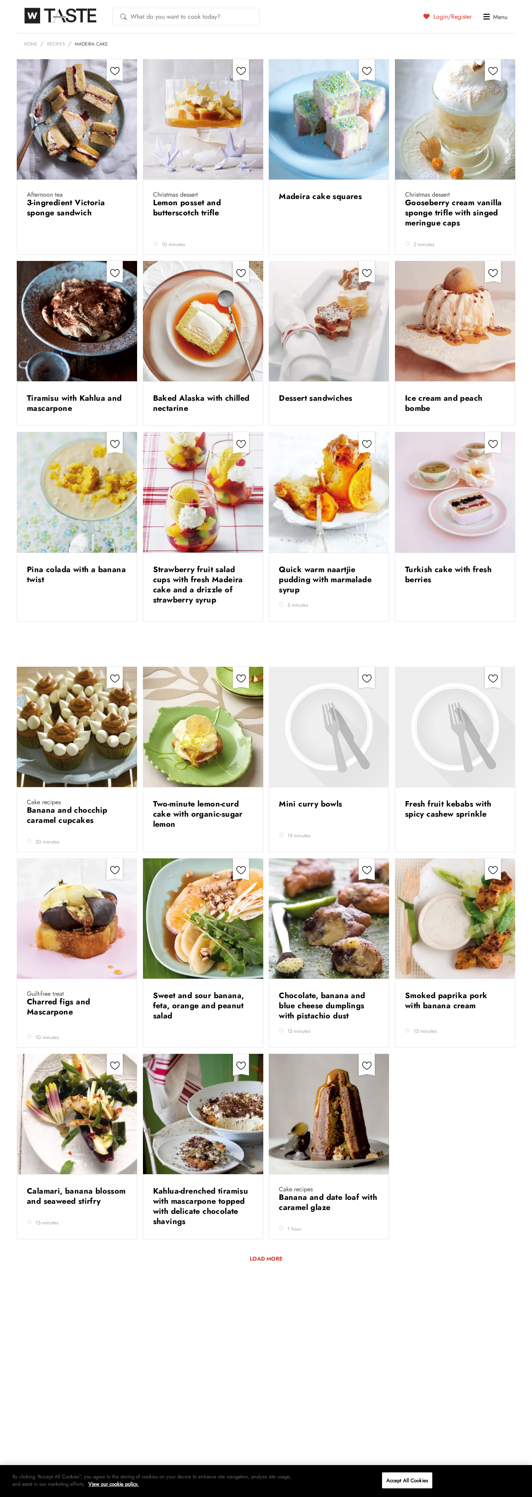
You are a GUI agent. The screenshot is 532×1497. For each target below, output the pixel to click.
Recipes (56, 44)
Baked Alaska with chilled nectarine (201, 403)
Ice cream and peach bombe (444, 403)
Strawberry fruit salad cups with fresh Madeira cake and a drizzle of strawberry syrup (198, 585)
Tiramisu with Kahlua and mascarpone (74, 403)
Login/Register (452, 16)
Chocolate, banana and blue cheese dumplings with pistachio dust (322, 1005)
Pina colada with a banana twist (76, 574)
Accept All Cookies (407, 1480)
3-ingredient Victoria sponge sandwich (66, 207)
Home (30, 44)
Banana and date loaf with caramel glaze (328, 1202)
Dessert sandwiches (317, 398)
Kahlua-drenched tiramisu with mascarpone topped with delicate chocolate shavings (200, 1206)
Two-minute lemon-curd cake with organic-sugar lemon (198, 814)
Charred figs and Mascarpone (58, 1007)
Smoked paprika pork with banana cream (446, 1000)
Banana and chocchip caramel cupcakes (67, 815)
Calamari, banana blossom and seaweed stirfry (76, 1196)
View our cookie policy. (113, 1484)
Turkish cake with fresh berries (448, 574)
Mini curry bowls (312, 804)
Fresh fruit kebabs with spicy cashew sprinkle (448, 809)
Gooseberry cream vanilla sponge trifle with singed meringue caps (453, 213)
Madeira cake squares (321, 196)
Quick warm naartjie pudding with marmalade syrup (325, 579)
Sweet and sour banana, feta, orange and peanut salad (198, 1005)
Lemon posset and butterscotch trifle (187, 207)
